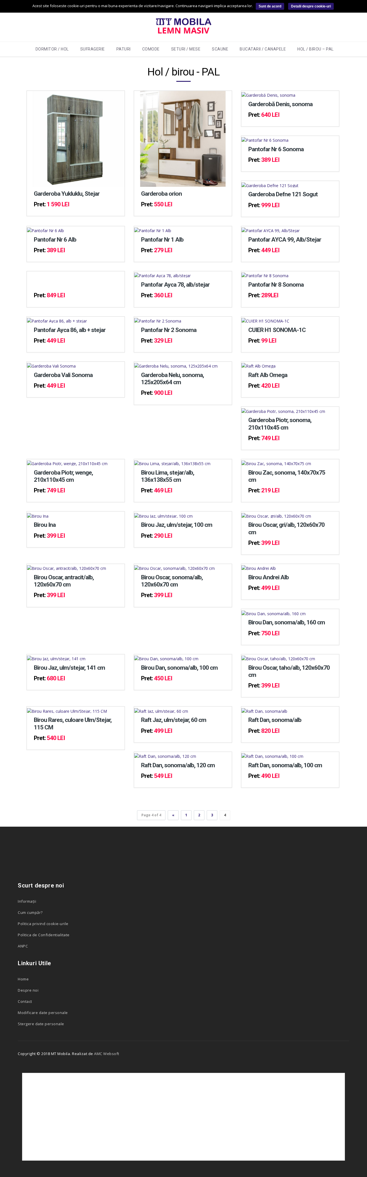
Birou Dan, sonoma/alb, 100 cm (179, 667)
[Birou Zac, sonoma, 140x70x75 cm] (276, 462)
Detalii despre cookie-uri (311, 6)
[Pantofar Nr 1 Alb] (152, 229)
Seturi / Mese (186, 49)
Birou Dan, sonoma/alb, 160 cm (286, 622)
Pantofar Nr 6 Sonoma (276, 149)
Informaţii (27, 901)
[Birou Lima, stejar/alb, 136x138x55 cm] (172, 462)
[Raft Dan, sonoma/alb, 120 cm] (165, 755)
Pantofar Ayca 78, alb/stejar (175, 284)
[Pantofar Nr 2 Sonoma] (157, 320)
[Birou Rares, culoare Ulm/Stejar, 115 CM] (67, 709)
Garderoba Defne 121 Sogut (283, 194)
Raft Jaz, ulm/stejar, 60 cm (173, 719)
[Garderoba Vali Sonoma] (51, 365)
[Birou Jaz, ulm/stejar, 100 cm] (163, 514)
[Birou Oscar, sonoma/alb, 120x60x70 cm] (174, 567)
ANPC (23, 946)
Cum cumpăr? (30, 912)
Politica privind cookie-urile (43, 923)
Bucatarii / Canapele (263, 49)
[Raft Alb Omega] (258, 365)
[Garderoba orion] (183, 138)
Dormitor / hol (52, 49)
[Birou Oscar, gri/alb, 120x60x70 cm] (276, 514)
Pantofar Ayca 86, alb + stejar (70, 330)
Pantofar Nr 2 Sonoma (168, 330)
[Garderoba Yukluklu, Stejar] (75, 138)
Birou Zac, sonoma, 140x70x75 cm (286, 476)
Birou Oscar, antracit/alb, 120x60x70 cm (64, 581)
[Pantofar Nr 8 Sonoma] (264, 274)
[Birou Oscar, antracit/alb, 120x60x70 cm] (66, 567)
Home (23, 979)
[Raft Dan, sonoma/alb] (264, 709)
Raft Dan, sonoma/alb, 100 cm (285, 765)
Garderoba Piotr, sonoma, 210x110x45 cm (279, 424)
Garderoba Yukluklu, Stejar (66, 193)
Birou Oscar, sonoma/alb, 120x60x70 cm (172, 581)
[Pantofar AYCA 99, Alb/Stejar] (270, 229)
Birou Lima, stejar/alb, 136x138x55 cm (167, 476)
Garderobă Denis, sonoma (280, 104)
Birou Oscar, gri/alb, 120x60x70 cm (286, 528)
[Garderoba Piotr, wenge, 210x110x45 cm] (67, 462)
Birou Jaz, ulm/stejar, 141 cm (69, 667)
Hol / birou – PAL (315, 49)
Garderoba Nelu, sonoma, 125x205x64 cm (172, 379)
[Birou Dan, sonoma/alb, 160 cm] (273, 612)
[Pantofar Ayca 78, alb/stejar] (162, 274)
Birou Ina (45, 524)
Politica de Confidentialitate (44, 934)
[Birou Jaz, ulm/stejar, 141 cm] (56, 657)
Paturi (123, 49)
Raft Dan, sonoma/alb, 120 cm (178, 765)
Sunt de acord (270, 6)
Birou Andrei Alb (268, 577)
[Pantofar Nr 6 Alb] (45, 229)
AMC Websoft (106, 1053)
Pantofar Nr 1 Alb (162, 239)
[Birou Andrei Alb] (258, 567)
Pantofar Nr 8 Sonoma (276, 284)
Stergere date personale (41, 1023)
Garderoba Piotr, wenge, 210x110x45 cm (63, 476)
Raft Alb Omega (267, 375)
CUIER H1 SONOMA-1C (277, 330)
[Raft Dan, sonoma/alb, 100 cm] (272, 755)
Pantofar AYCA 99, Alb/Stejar (284, 239)
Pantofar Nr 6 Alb (55, 239)
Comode (151, 49)
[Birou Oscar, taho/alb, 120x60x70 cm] (278, 657)
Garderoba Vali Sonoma (63, 375)
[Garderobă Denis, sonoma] (268, 94)
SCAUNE (220, 49)
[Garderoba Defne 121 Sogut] (269, 184)
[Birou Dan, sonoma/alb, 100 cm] (166, 657)
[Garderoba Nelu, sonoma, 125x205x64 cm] (176, 365)
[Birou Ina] (37, 514)
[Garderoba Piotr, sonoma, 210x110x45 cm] (283, 410)
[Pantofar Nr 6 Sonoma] (264, 139)
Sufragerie (92, 49)
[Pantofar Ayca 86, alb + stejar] (57, 320)
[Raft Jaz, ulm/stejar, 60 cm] (161, 709)
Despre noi (28, 990)
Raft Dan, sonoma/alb (274, 719)
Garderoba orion (161, 193)
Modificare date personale (43, 1012)
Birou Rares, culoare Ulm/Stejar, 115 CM (73, 723)
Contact (25, 1001)
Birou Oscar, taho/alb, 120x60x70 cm (289, 671)
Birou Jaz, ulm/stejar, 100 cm (176, 524)
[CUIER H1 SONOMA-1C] (265, 320)
